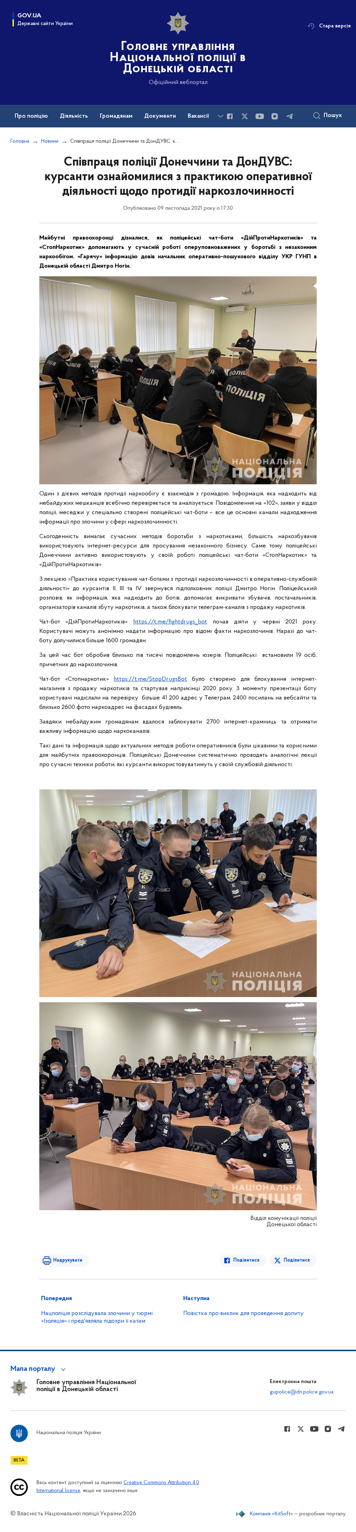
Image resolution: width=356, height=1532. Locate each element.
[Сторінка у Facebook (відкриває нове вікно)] (230, 116)
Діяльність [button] (74, 116)
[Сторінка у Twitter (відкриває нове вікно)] (245, 116)
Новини (49, 141)
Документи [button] (160, 116)
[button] (39, 1369)
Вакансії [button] (198, 116)
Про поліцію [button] (31, 116)
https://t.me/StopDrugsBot (150, 679)
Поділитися (246, 1260)
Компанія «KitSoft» (271, 1514)
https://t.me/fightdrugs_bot (170, 622)
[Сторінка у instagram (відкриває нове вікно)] (274, 116)
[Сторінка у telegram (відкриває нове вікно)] (289, 116)
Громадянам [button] (116, 116)
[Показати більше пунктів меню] (220, 116)
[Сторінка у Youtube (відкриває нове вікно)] (260, 116)
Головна (19, 141)
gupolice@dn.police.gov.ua (301, 1392)
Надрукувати (67, 1260)
